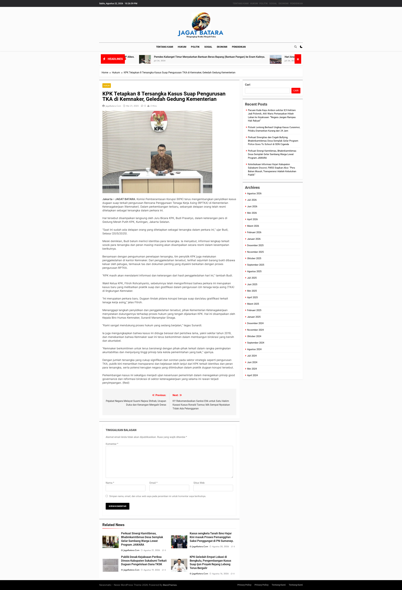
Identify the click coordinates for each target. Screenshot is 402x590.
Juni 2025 (252, 284)
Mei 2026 (252, 213)
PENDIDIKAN (296, 3)
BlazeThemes (170, 585)
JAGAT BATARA (201, 32)
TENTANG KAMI (241, 3)
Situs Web (199, 482)
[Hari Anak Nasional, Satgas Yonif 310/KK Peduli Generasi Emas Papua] (244, 61)
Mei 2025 (252, 290)
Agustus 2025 (254, 271)
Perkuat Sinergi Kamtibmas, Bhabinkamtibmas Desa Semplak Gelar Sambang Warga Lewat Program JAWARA (272, 154)
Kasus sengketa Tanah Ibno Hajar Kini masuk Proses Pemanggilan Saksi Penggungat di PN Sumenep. (212, 537)
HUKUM (254, 3)
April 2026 (252, 219)
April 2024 (252, 375)
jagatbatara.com (113, 105)
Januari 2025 (254, 316)
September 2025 (255, 264)
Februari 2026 (254, 232)
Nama (110, 482)
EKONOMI (283, 3)
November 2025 (255, 252)
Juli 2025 (252, 277)
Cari (247, 84)
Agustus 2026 (254, 193)
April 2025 (252, 297)
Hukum (106, 85)
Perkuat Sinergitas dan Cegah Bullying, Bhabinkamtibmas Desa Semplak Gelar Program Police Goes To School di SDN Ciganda (273, 141)
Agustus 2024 (254, 349)
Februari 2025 (254, 310)
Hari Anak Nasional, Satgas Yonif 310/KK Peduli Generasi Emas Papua (292, 56)
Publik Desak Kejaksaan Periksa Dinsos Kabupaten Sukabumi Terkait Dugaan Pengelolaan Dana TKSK (144, 560)
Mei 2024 (252, 368)
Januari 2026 (254, 239)
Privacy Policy (244, 585)
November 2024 (255, 329)
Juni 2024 (252, 362)
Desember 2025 (255, 245)
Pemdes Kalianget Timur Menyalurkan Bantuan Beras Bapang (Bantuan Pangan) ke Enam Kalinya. (177, 56)
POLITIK (263, 3)
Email (153, 482)
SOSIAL (273, 3)
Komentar (112, 443)
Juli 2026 (252, 199)
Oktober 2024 (254, 336)
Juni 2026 (252, 206)
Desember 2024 (255, 323)
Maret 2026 (253, 226)
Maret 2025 (253, 303)
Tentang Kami (279, 585)
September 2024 (255, 342)
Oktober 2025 (254, 258)
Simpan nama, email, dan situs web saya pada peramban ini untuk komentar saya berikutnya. (157, 496)
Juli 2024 (252, 355)
